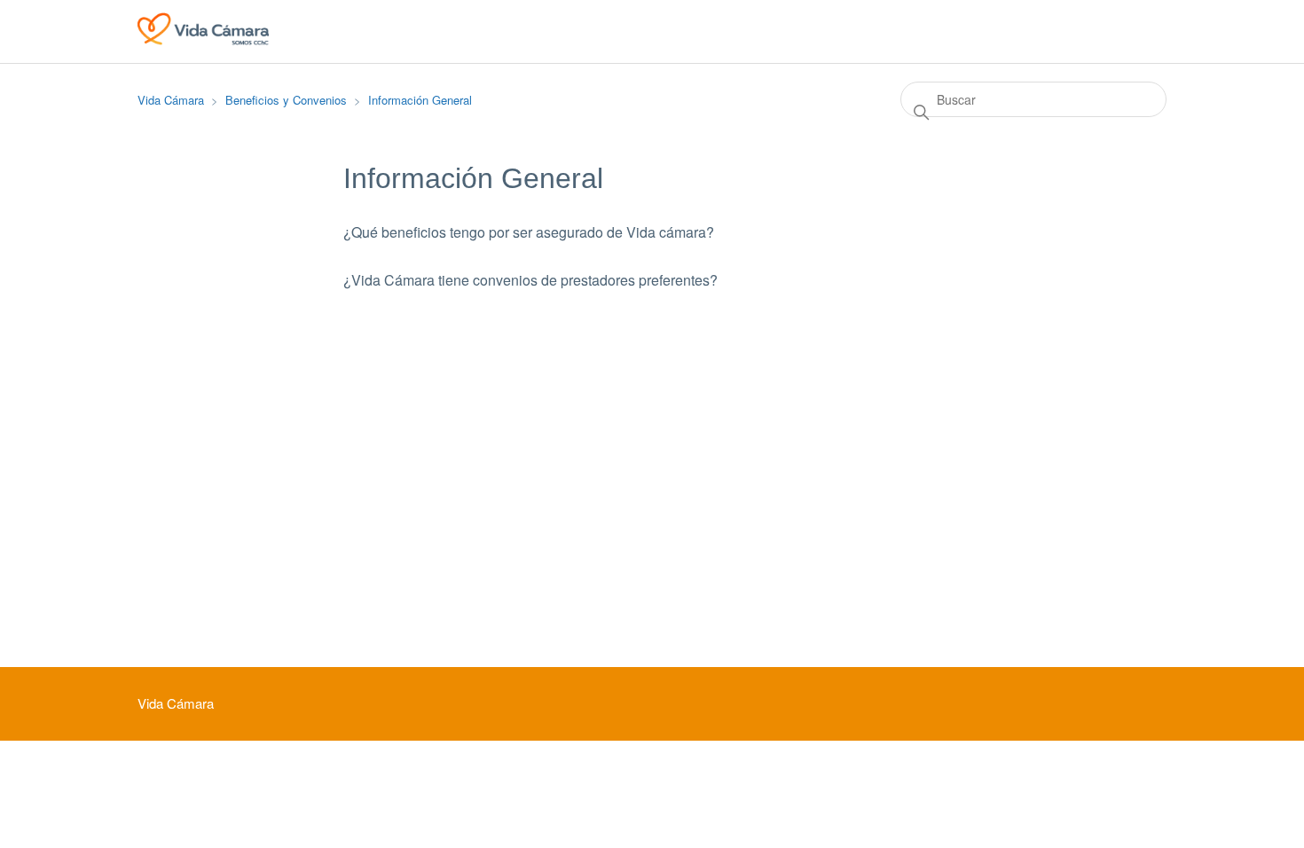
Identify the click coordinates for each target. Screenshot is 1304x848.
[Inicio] (203, 39)
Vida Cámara (170, 99)
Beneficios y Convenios (286, 99)
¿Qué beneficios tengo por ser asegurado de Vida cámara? (528, 232)
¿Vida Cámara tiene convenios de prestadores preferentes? (530, 280)
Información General (420, 99)
